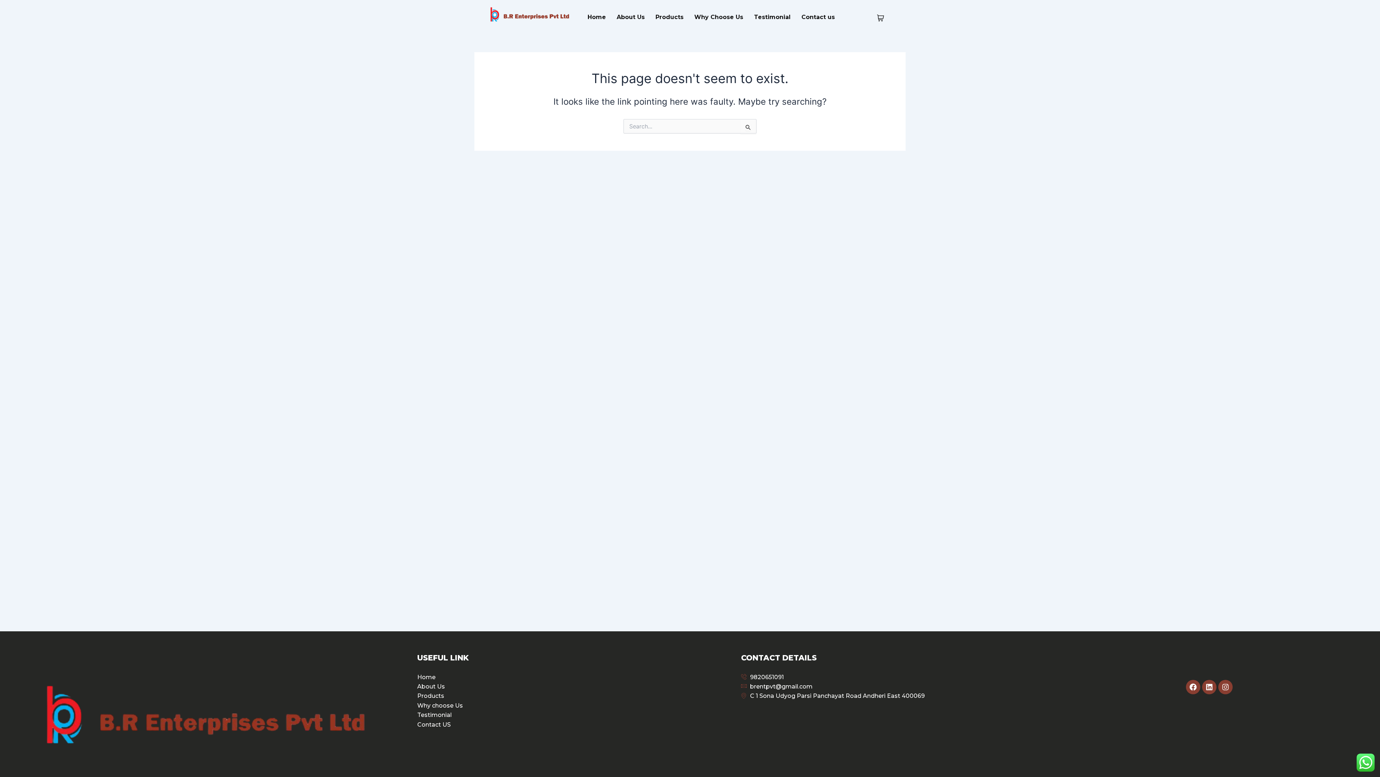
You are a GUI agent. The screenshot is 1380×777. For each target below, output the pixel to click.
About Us (631, 17)
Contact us (818, 17)
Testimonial (772, 17)
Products (670, 17)
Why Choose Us (718, 17)
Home (597, 17)
